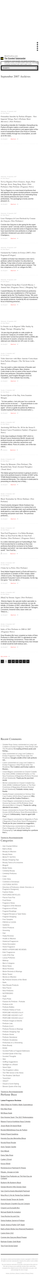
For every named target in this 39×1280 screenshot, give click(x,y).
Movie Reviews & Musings (12, 971)
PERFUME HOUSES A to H (12, 1012)
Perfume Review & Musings (12, 1029)
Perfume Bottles (8, 1007)
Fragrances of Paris (9, 908)
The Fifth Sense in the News (12, 1073)
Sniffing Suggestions (10, 1062)
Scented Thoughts (9, 1056)
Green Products (8, 928)
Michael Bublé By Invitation (11, 1212)
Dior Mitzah (5, 1151)
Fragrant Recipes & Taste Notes (14, 914)
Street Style (6, 1067)
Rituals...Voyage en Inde (10, 1172)
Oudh (4, 996)
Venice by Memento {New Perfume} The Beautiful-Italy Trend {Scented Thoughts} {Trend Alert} (17, 466)
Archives (12, 1273)
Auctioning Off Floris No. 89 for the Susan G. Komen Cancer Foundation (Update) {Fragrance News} (19, 430)
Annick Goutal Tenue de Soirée (12, 1199)
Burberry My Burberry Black (11, 1183)
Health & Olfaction (9, 938)
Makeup (5, 960)
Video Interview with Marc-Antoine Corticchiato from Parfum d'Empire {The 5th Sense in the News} (19, 361)
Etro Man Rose (6, 1109)
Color (4, 876)
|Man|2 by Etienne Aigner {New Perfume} (17, 597)
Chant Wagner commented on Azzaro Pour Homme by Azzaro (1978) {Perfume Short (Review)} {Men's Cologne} (18, 803)
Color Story (6, 879)
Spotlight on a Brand (10, 1064)
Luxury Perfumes (8, 958)
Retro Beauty (7, 1045)
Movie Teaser (7, 974)
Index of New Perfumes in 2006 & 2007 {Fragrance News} (16, 630)
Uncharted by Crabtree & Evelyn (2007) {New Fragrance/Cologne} (18, 253)
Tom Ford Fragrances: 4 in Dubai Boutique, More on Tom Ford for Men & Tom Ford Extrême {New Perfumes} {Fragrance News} (18, 535)
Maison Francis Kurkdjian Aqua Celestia (15, 1121)
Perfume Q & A (7, 1026)
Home (7, 1273)
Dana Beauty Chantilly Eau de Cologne (15, 1204)
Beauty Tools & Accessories (12, 862)
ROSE (4, 1048)
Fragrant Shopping (9, 917)
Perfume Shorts (8, 1034)
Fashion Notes (7, 892)
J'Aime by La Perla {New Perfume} (14, 568)
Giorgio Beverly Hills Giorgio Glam (13, 1187)
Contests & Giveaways (10, 882)
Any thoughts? (4, 139)
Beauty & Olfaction (9, 851)
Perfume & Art (7, 1004)
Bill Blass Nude (6, 1113)
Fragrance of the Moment (11, 906)
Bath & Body (7, 849)
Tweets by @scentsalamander (12, 838)
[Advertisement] (19, 19)
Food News (6, 900)
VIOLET (5, 1081)
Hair (4, 933)
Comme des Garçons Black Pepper (14, 1237)
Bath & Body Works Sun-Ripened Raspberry (17, 1229)
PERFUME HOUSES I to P (12, 1015)
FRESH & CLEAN (9, 922)
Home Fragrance (8, 947)
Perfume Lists (7, 1023)
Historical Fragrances (10, 941)
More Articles (4, 656)
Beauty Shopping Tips (10, 860)
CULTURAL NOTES (10, 884)
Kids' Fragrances (8, 952)
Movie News (7, 966)
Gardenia (5, 925)
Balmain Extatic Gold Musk (11, 1242)
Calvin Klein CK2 (7, 1233)
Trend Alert (6, 1078)
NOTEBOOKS (7, 993)
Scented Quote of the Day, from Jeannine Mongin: (16, 396)
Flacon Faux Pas (8, 897)
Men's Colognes (8, 963)
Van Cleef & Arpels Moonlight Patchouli (15, 1191)
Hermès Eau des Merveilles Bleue (13, 1138)
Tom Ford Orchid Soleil (9, 1246)
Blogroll (5, 865)
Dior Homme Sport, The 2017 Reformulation (17, 1117)
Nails (4, 982)
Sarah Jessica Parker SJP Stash (13, 1225)
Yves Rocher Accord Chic (10, 1216)
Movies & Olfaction (9, 977)
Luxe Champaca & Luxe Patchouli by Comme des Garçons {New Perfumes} (18, 219)
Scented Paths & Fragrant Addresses (16, 1051)
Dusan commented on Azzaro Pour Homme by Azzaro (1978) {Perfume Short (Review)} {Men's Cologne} (19, 812)
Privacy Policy (29, 1273)
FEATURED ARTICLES (11, 895)
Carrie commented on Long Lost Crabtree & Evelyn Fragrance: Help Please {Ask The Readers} (18, 765)
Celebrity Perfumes (9, 873)
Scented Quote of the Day (11, 1054)
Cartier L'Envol (6, 1159)
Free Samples (7, 919)
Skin (4, 1059)
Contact (22, 1273)
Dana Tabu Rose (7, 1155)
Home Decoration (8, 944)
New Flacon (6, 988)
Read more (13, 139)
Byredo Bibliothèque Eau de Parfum (14, 1130)
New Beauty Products (10, 985)
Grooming (6, 930)
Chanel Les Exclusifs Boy (10, 1208)
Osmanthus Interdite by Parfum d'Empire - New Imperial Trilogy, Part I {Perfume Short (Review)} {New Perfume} (19, 119)
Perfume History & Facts (11, 1010)
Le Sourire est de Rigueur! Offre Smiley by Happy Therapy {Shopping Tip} (17, 327)
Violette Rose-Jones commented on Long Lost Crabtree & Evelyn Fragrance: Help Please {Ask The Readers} (20, 747)
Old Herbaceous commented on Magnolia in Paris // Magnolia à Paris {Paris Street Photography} (18, 828)
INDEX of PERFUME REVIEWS (14, 949)
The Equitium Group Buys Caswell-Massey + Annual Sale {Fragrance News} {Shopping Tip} (19, 285)
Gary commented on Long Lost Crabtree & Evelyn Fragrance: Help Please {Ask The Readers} (17, 756)
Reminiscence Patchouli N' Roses (13, 1168)
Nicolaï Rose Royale (8, 1143)
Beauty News (7, 854)
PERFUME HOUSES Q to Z (12, 1018)
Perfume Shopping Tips (11, 1032)
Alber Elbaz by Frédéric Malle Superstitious (17, 1105)
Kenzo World (5, 1164)
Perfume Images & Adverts (12, 1021)
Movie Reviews (8, 969)
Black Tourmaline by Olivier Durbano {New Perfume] (17, 500)
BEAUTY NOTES (9, 857)
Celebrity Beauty (8, 871)
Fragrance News (8, 903)
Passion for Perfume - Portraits (13, 1001)
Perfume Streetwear (9, 1037)
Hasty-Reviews (8, 936)
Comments (4, 450)
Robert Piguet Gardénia (9, 1134)
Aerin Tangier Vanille (8, 1147)
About (17, 1273)
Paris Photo (6, 999)
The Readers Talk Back (11, 1075)
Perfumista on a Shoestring (12, 1043)
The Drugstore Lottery (10, 1070)
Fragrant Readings (9, 911)
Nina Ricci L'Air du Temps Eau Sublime (15, 1195)
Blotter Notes (7, 868)
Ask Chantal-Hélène (9, 846)
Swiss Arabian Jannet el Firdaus (13, 1220)
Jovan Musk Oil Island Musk (11, 1126)
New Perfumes (7, 991)
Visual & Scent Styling (10, 1084)
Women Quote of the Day (11, 1086)
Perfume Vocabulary (9, 1040)
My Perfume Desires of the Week (14, 980)
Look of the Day (8, 955)
